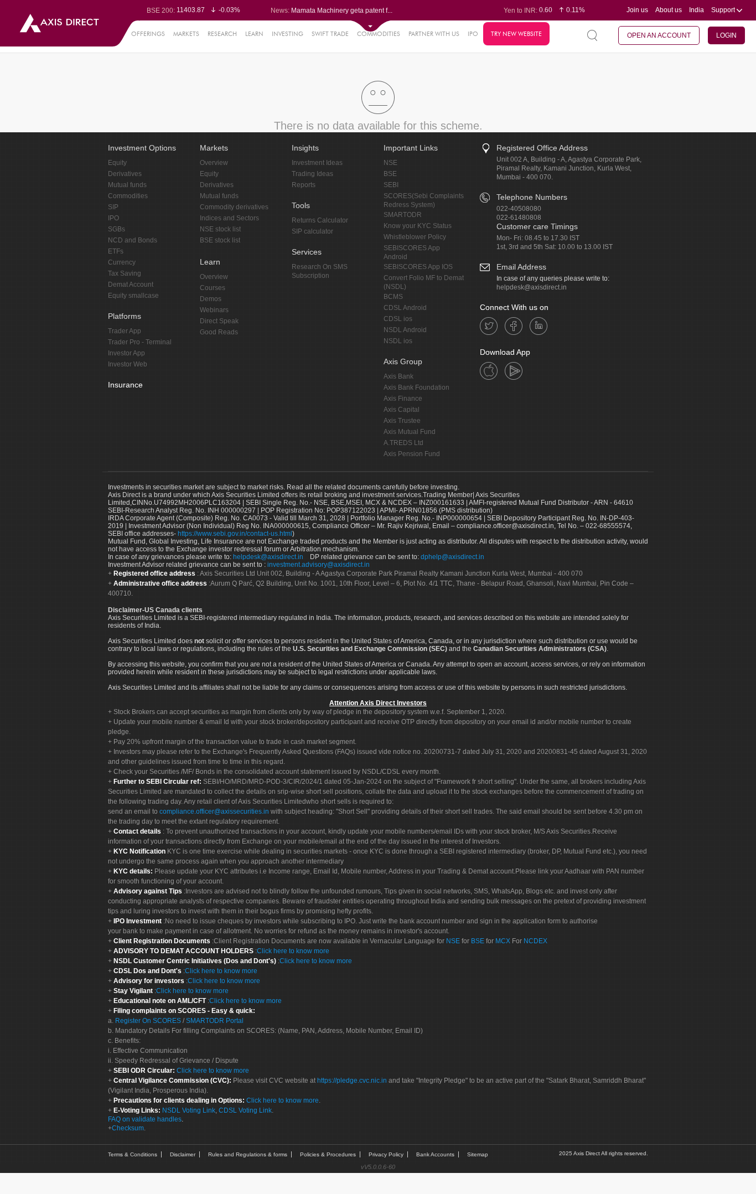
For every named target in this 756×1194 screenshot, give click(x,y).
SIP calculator (312, 231)
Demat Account (130, 284)
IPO (473, 34)
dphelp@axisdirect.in (452, 557)
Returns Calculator (320, 220)
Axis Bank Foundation (416, 387)
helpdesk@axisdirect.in (531, 287)
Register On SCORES (147, 1021)
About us (668, 10)
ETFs (115, 251)
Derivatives (125, 174)
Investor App (126, 353)
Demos (210, 299)
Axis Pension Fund (412, 454)
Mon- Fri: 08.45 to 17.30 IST (537, 238)
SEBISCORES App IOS (418, 267)
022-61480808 (518, 217)
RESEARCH (222, 34)
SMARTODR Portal (215, 1021)
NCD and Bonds (132, 240)
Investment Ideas (317, 163)
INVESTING (287, 34)
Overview (214, 163)
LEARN (254, 34)
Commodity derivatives (234, 207)
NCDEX (535, 941)
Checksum (128, 1128)
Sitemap (477, 1154)
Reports (303, 185)
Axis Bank (398, 376)
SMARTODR (403, 215)
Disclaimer (182, 1154)
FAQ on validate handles (145, 1119)
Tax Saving (124, 273)
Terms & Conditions (132, 1154)
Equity (117, 163)
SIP (113, 207)
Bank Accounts (435, 1154)
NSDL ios (398, 341)
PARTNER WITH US (433, 34)
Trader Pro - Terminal (140, 342)
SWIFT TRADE (330, 34)
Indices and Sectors (229, 218)
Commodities (128, 196)
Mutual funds (127, 185)
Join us (637, 10)
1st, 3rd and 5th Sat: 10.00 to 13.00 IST (554, 247)
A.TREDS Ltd (403, 443)
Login (726, 35)
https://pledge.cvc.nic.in (352, 1080)
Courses (212, 288)
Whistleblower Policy (415, 237)
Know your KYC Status (418, 226)
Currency (122, 262)
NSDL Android (405, 330)
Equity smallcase (133, 295)
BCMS (393, 297)
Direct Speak (219, 321)
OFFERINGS (148, 34)
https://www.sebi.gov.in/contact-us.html (235, 533)
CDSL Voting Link (245, 1110)
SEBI (391, 185)
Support (724, 10)
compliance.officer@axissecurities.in (214, 811)
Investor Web (127, 364)
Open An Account (659, 35)
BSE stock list (220, 240)
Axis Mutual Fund (410, 432)
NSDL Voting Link (188, 1110)
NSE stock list (220, 229)
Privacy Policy (386, 1154)
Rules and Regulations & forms (247, 1154)
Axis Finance (403, 398)
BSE (390, 174)
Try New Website (516, 34)
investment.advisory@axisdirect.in (318, 564)
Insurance (125, 384)
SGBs (116, 229)
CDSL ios (398, 319)
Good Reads (219, 332)
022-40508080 (518, 209)
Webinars (214, 310)
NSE (390, 163)
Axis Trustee (402, 421)
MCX (502, 941)
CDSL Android (405, 308)
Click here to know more (293, 951)
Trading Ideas (312, 174)
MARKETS (186, 34)
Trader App (124, 331)
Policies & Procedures (328, 1154)
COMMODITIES (378, 34)
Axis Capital (402, 409)
